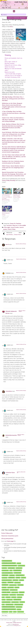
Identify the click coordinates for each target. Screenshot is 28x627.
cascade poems (12, 594)
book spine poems (13, 584)
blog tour (15, 225)
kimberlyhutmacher (11, 435)
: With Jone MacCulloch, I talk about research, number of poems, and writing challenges (13, 119)
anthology (12, 575)
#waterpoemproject (7, 560)
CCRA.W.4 (14, 597)
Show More (4, 615)
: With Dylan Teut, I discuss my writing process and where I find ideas (13, 98)
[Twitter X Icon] (3, 1)
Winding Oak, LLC (17, 625)
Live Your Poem (6, 155)
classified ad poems (9, 604)
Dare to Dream (20, 611)
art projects (5, 577)
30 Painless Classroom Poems (9, 565)
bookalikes (10, 582)
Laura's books (15, 227)
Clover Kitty (19, 606)
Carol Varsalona (5, 594)
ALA (11, 570)
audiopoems (11, 577)
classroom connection (18, 604)
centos (4, 599)
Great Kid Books (6, 132)
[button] (14, 11)
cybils (11, 611)
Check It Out (5, 117)
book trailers (20, 584)
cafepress (17, 587)
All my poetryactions (7, 538)
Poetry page (10, 541)
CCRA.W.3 (8, 597)
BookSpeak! (5, 584)
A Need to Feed (17, 572)
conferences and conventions (9, 609)
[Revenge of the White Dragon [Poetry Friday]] (18, 191)
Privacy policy (9, 622)
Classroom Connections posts (9, 535)
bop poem (4, 587)
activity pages (11, 567)
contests (19, 609)
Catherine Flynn (10, 472)
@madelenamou (16, 624)
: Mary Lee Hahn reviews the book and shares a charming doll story (13, 113)
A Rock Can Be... (20, 575)
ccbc (3, 597)
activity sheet (19, 567)
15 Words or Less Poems (9, 563)
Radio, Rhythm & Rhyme (9, 124)
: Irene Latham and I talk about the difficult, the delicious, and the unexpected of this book (14, 156)
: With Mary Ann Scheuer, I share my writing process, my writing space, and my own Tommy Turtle (14, 134)
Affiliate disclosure (17, 622)
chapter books (9, 599)
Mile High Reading (7, 97)
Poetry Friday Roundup (8, 180)
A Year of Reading (7, 111)
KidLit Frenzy (6, 166)
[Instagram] (5, 1)
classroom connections (8, 606)
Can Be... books (6, 592)
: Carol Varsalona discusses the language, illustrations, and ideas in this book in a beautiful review (14, 174)
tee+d (7, 244)
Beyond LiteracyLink (8, 172)
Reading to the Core (7, 161)
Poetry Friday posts (7, 533)
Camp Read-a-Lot (14, 589)
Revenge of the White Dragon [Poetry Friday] (16, 196)
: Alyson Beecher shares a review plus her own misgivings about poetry (13, 167)
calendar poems (5, 589)
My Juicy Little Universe (9, 146)
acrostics (9, 225)
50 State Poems (21, 565)
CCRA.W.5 (19, 597)
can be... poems (14, 592)
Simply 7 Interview (7, 138)
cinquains (22, 601)
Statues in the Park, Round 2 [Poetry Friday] (6, 213)
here (11, 26)
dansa (15, 611)
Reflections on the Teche (9, 103)
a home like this (5, 570)
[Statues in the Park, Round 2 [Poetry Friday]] (7, 208)
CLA (3, 604)
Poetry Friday (11, 229)
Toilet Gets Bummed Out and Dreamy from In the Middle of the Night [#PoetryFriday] (7, 197)
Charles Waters (17, 599)
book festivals (17, 582)
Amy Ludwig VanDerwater (7, 572)
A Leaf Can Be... (17, 570)
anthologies (5, 575)
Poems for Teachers (15, 223)
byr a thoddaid (10, 587)
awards (18, 577)
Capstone (22, 592)
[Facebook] (1, 1)
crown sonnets (5, 611)
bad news (23, 577)
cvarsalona (9, 391)
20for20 (19, 563)
